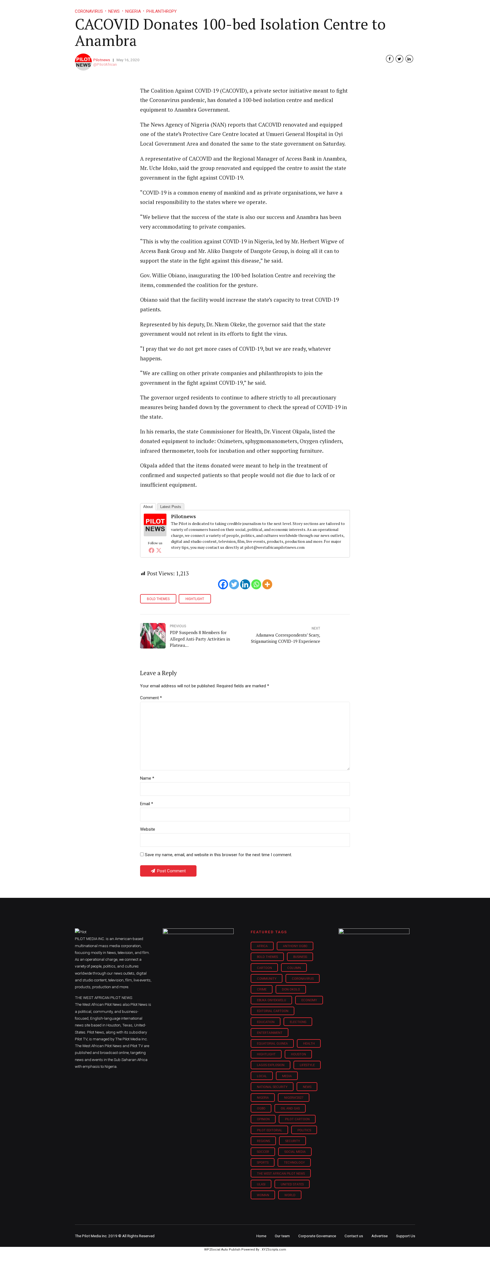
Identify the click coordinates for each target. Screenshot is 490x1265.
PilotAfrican (107, 64)
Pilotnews (101, 60)
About (148, 507)
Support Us (384, 8)
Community (266, 979)
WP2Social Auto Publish (222, 1249)
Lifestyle (264, 8)
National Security (272, 1087)
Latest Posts (170, 507)
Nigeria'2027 (293, 1098)
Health (309, 1043)
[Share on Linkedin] (409, 59)
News (307, 1087)
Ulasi (261, 1184)
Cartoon (264, 968)
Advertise (379, 1236)
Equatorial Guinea (272, 1043)
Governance (325, 8)
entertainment (269, 1033)
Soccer (263, 1152)
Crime (262, 989)
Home (204, 8)
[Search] (411, 3)
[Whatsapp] (256, 584)
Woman (263, 1195)
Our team (282, 1236)
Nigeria (263, 1098)
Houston (298, 1054)
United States (292, 1184)
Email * (146, 803)
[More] (267, 584)
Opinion (293, 8)
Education (265, 1022)
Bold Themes (158, 599)
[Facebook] (151, 550)
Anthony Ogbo (295, 946)
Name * (147, 778)
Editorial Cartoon (272, 1011)
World (289, 1195)
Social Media (295, 1152)
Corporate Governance (317, 1236)
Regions (263, 1141)
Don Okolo (291, 989)
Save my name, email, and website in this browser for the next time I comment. (218, 854)
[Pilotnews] (155, 534)
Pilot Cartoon (297, 1119)
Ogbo (261, 1108)
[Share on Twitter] (399, 59)
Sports (263, 1162)
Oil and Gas (290, 1108)
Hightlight (194, 599)
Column (294, 968)
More (355, 8)
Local (262, 1076)
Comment (151, 697)
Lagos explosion (270, 1065)
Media (287, 1076)
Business (233, 8)
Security (292, 1141)
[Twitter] (158, 550)
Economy (309, 1000)
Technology (294, 1162)
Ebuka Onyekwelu (271, 1000)
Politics (304, 1130)
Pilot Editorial (269, 1130)
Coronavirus (303, 979)
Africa (262, 946)
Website (147, 829)
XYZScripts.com (274, 1249)
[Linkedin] (245, 584)
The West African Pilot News (281, 1173)
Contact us (354, 1236)
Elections (298, 1022)
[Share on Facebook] (390, 59)
